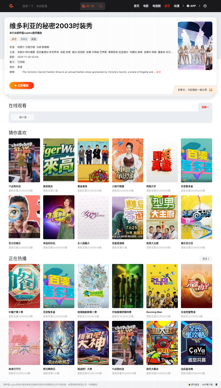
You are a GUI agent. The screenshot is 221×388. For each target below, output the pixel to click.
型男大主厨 (152, 243)
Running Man (154, 312)
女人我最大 (84, 243)
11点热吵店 (15, 186)
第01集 (23, 117)
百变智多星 (187, 186)
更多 (205, 258)
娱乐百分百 (187, 243)
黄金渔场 (82, 186)
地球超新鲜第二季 (87, 312)
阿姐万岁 (151, 186)
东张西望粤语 (188, 312)
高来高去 (48, 186)
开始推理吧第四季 (121, 312)
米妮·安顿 (65, 52)
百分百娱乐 (15, 243)
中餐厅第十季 (16, 312)
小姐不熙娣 (118, 186)
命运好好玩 (49, 243)
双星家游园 (118, 243)
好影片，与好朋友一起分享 (192, 89)
